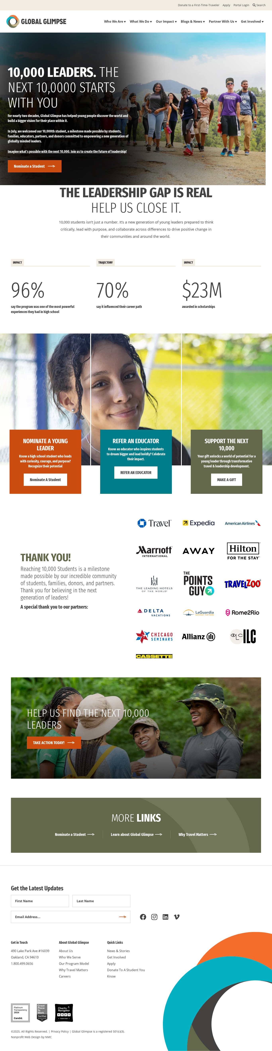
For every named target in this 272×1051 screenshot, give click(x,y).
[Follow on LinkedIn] (165, 917)
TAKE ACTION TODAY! (48, 742)
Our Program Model (74, 963)
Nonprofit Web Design (25, 1037)
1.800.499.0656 (22, 963)
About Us (66, 951)
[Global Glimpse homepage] (36, 21)
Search (261, 5)
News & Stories (118, 951)
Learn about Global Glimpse (132, 834)
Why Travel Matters (193, 834)
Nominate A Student (45, 479)
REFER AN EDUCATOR (135, 472)
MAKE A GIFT (226, 479)
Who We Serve (70, 957)
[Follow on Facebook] (143, 917)
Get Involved (116, 957)
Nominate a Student (29, 166)
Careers (65, 976)
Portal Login (241, 5)
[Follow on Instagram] (154, 917)
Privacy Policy (60, 1031)
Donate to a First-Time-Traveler (198, 5)
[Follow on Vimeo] (176, 917)
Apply (226, 5)
